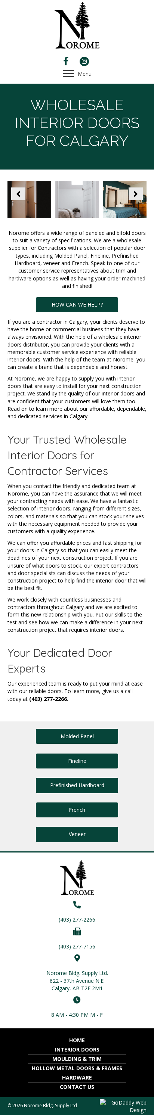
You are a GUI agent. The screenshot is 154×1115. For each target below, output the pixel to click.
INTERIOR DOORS (77, 1049)
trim (121, 270)
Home (77, 1040)
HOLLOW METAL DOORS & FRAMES (77, 1068)
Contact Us (77, 1086)
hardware (20, 278)
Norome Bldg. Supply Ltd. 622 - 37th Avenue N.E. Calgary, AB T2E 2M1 (77, 980)
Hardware (77, 1077)
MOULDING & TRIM (77, 1058)
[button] (18, 193)
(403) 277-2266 (77, 919)
